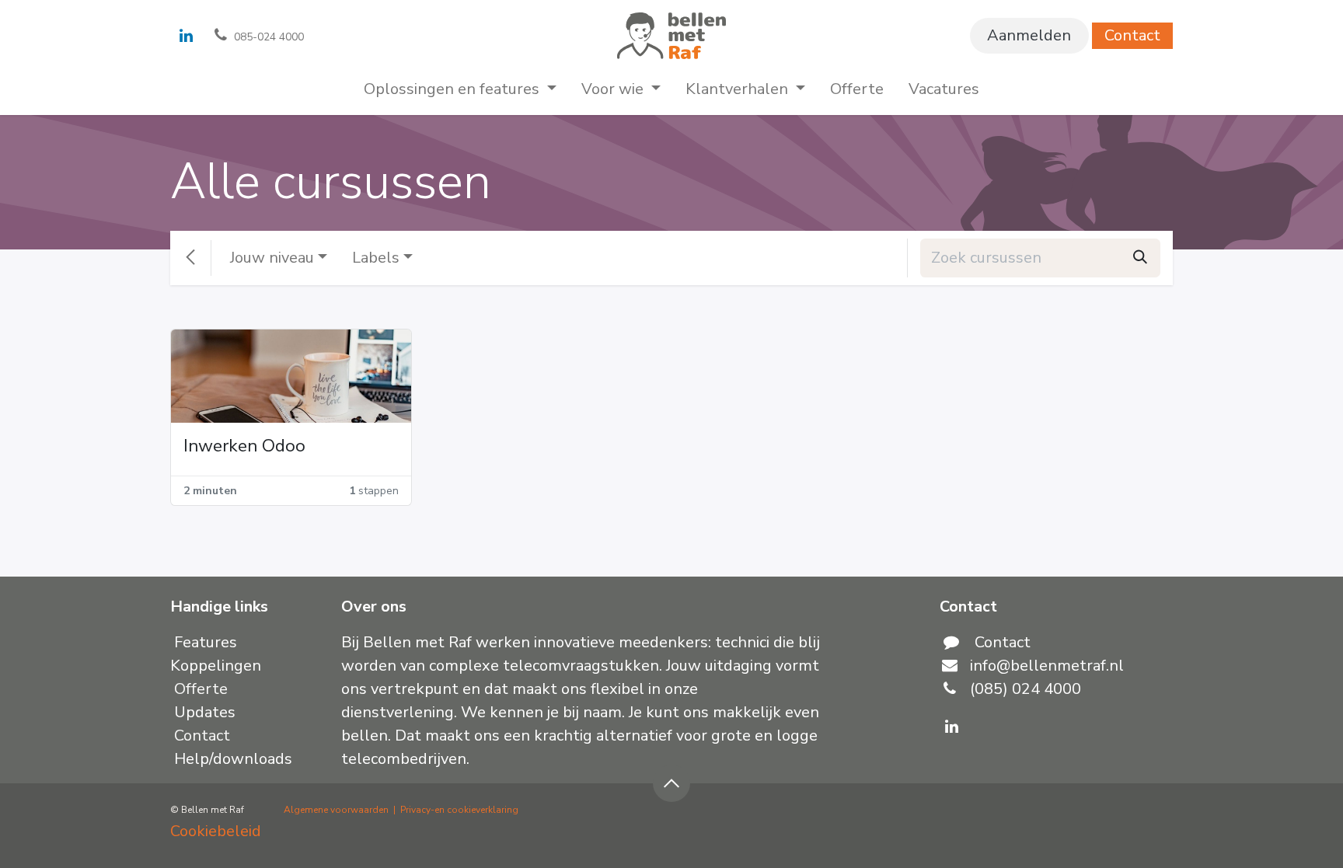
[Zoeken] (1140, 258)
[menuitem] (460, 89)
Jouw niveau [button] (272, 257)
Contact (1132, 35)
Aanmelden (1029, 35)
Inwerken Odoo (244, 446)
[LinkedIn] (185, 35)
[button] (671, 783)
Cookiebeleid (215, 831)
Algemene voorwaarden (336, 810)
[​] (951, 726)
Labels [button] (375, 257)
